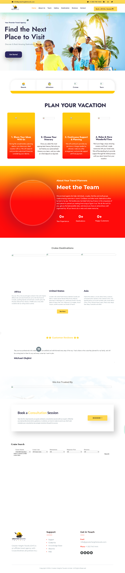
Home (34, 8)
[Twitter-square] (85, 552)
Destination (65, 8)
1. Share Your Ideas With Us (21, 138)
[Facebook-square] (81, 552)
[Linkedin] (88, 552)
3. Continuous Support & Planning (76, 138)
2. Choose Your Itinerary (48, 138)
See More (62, 311)
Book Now (96, 418)
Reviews (75, 8)
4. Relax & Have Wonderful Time (104, 138)
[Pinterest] (91, 552)
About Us (41, 8)
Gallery (56, 8)
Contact (83, 8)
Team (49, 8)
